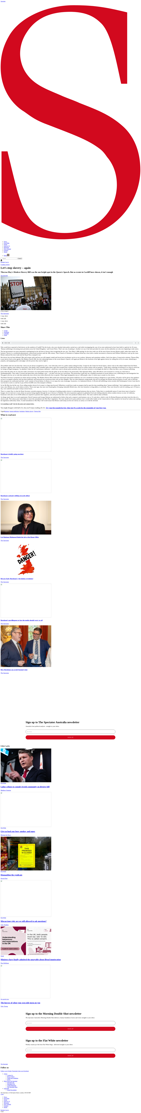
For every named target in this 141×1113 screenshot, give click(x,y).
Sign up (70, 737)
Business (6, 411)
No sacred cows (5, 999)
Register (3, 262)
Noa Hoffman (5, 963)
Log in (7, 262)
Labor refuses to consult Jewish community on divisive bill (25, 787)
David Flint (4, 878)
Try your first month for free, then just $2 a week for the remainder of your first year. (76, 408)
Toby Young (4, 1006)
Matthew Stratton (6, 790)
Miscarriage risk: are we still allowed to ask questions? (24, 921)
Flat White (3, 783)
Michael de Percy (6, 835)
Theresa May (37, 411)
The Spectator (4, 275)
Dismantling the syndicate (11, 875)
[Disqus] (70, 695)
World (2, 956)
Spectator (3, 1)
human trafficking (14, 411)
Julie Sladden (5, 925)
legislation (22, 411)
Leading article (5, 264)
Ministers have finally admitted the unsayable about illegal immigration (31, 959)
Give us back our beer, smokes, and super (18, 831)
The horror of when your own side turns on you (20, 1003)
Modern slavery (29, 411)
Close (2, 1094)
